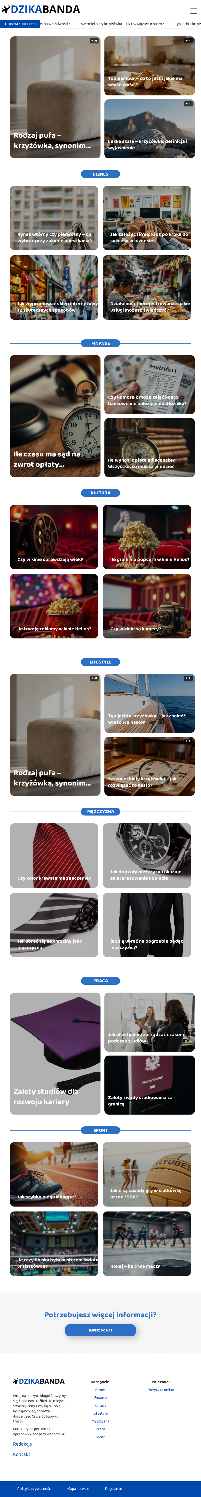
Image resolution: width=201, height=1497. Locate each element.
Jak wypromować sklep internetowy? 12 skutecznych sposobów (58, 307)
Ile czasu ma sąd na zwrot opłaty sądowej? (47, 459)
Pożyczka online (161, 1390)
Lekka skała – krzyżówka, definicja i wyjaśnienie (147, 144)
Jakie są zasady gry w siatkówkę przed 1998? (146, 1193)
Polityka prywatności (34, 1489)
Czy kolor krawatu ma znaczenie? (54, 878)
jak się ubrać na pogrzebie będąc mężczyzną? (146, 944)
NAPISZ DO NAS (100, 1330)
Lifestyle (101, 662)
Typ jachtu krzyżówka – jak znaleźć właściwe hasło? (157, 24)
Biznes (100, 174)
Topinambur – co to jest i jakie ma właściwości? (145, 81)
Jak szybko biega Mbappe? (46, 1197)
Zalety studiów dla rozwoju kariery (46, 1097)
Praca (100, 981)
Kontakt (21, 1454)
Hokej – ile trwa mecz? (135, 1266)
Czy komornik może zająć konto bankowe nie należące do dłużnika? (147, 400)
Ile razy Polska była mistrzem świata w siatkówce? (58, 1263)
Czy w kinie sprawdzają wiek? (50, 559)
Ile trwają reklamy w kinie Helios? (54, 629)
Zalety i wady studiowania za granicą (140, 1100)
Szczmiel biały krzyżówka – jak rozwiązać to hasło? (62, 24)
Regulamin (113, 1489)
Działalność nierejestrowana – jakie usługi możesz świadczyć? (150, 307)
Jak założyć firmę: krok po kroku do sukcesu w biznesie (149, 237)
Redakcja (22, 1444)
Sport (100, 1130)
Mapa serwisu (78, 1489)
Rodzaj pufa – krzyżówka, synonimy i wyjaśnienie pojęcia (52, 141)
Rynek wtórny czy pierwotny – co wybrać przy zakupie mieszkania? (54, 237)
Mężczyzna (100, 812)
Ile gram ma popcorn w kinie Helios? (150, 559)
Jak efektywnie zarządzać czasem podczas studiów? (146, 1037)
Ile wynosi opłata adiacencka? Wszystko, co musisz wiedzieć (141, 463)
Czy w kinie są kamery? (135, 629)
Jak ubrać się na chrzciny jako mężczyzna (49, 944)
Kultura (100, 493)
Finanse (100, 343)
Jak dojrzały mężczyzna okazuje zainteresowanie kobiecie (146, 875)
